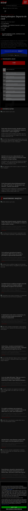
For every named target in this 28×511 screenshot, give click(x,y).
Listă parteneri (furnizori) (5, 504)
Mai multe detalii (9, 489)
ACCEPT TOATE (14, 507)
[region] (14, 496)
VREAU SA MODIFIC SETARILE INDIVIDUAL (14, 509)
